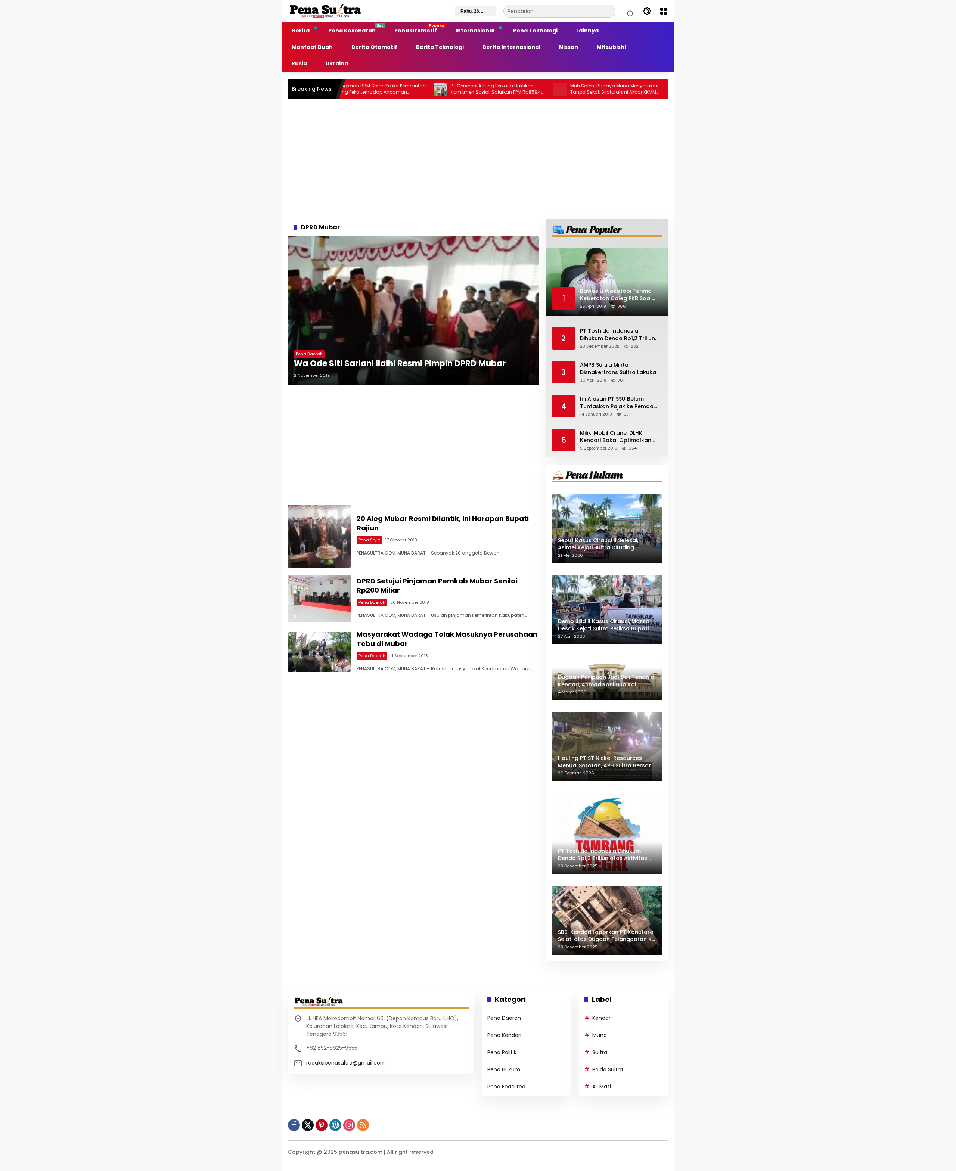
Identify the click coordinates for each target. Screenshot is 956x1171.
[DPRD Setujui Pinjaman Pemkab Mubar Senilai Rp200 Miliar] (319, 598)
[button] (629, 11)
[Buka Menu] (663, 11)
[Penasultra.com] (325, 11)
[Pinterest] (322, 1125)
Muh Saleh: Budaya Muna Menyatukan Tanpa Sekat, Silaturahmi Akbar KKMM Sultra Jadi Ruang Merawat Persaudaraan (567, 89)
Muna (599, 1035)
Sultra (599, 1052)
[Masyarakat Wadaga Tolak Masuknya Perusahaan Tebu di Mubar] (319, 652)
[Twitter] (308, 1125)
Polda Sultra (607, 1069)
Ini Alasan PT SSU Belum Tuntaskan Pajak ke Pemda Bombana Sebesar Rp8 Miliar (619, 402)
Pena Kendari (504, 1035)
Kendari (602, 1018)
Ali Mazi (601, 1086)
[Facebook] (294, 1125)
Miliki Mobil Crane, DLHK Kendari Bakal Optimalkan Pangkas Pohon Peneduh (615, 436)
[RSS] (363, 1125)
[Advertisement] (478, 159)
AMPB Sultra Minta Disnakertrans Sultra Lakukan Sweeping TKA (619, 368)
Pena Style (369, 540)
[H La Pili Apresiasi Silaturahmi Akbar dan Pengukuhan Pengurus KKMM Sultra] (632, 89)
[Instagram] (349, 1125)
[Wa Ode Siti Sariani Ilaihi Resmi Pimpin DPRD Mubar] (413, 310)
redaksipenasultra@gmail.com (346, 1062)
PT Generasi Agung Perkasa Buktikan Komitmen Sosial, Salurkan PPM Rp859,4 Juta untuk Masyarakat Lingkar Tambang (448, 89)
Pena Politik (501, 1052)
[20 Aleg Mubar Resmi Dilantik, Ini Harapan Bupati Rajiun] (319, 536)
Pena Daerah (309, 354)
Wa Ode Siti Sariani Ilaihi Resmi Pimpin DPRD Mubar (400, 363)
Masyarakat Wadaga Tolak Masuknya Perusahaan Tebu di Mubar (447, 639)
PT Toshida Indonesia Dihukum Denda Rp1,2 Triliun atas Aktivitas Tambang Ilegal (617, 334)
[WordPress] (335, 1125)
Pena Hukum (503, 1069)
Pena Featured (506, 1086)
